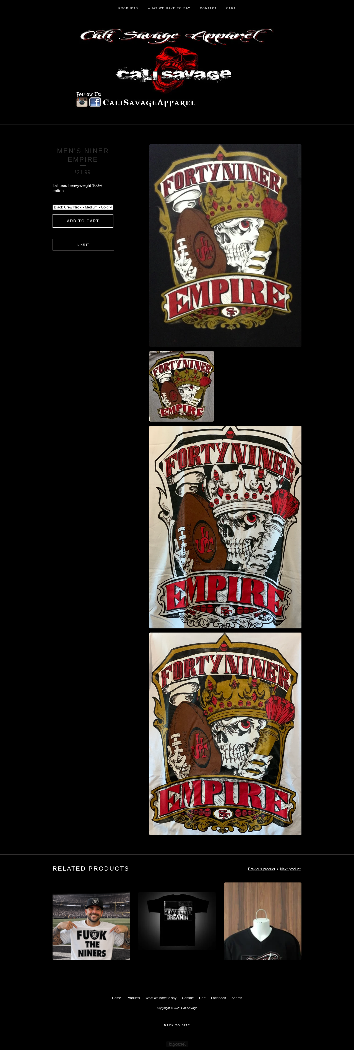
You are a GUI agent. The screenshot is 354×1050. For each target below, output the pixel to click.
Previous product (261, 869)
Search (236, 998)
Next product (290, 869)
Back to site (177, 1025)
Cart (231, 8)
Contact (208, 8)
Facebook (218, 998)
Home (116, 998)
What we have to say (169, 8)
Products (128, 8)
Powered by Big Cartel (177, 1044)
